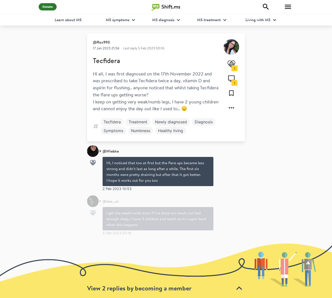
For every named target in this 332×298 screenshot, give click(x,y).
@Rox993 (101, 42)
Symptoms (113, 130)
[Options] (231, 107)
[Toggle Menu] (288, 7)
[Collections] (231, 93)
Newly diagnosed (171, 121)
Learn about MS (68, 19)
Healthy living (170, 130)
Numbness (140, 130)
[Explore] (266, 7)
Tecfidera (106, 60)
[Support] (93, 163)
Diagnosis (204, 121)
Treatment (138, 121)
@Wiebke (111, 151)
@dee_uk (111, 201)
